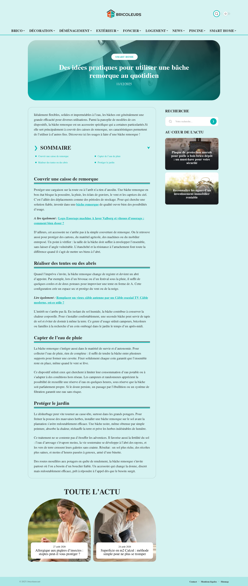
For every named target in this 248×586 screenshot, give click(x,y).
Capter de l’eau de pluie (109, 156)
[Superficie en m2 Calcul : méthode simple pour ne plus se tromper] (124, 530)
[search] (216, 13)
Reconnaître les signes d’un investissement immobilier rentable (192, 194)
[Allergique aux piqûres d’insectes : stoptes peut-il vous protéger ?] (59, 530)
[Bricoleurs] (124, 14)
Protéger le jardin (106, 162)
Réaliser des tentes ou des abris (53, 162)
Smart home (124, 57)
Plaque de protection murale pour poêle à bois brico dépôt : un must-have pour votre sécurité (191, 157)
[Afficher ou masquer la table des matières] (110, 148)
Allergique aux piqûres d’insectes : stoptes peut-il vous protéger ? (59, 552)
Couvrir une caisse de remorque (53, 156)
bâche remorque (87, 204)
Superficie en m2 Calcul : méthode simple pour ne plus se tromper (125, 552)
